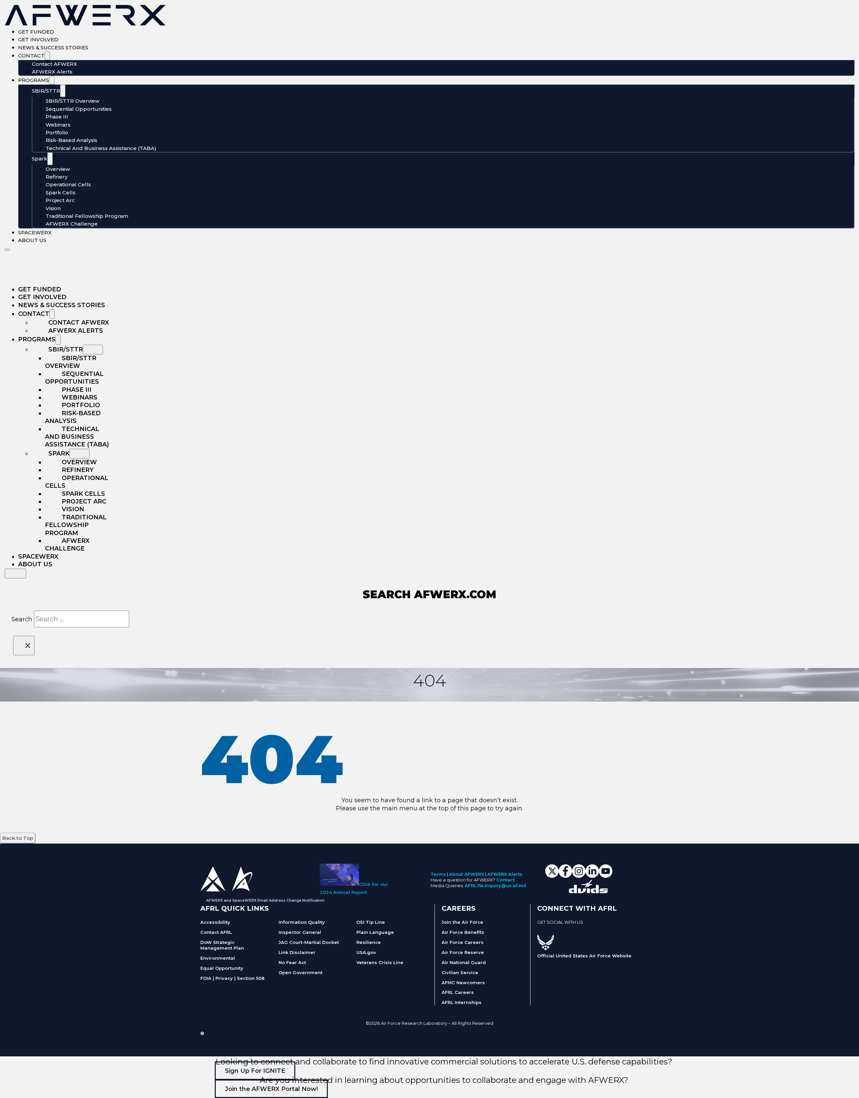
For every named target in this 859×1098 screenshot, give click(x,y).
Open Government (300, 972)
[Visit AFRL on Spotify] (574, 930)
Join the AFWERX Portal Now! (271, 1089)
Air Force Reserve (463, 952)
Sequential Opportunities (79, 109)
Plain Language (375, 932)
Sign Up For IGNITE (255, 1070)
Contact (31, 55)
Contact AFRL (216, 932)
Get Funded (36, 32)
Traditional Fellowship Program (87, 216)
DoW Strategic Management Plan (222, 945)
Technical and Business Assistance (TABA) (101, 148)
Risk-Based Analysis (71, 140)
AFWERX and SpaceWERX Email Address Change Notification (265, 900)
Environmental (217, 958)
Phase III (57, 116)
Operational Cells (68, 184)
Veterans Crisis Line (379, 962)
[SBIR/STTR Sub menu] (62, 91)
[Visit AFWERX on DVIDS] (588, 891)
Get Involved (38, 39)
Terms (438, 874)
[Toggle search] (15, 573)
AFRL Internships (462, 1002)
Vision (53, 208)
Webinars (58, 125)
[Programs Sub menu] (51, 80)
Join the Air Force (462, 922)
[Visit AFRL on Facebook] (540, 930)
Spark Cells (60, 192)
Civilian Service (460, 972)
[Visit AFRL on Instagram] (560, 930)
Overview (58, 169)
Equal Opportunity (221, 968)
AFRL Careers (458, 992)
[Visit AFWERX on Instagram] (579, 875)
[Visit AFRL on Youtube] (567, 930)
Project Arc (60, 200)
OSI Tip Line (370, 922)
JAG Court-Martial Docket (309, 942)
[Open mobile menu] (7, 250)
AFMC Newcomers (463, 982)
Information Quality (302, 922)
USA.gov (366, 952)
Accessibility (215, 922)
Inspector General (300, 932)
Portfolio (57, 132)
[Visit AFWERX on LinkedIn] (592, 875)
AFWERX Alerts (52, 71)
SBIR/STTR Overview (72, 101)
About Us (32, 240)
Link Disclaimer (297, 952)
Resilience (368, 942)
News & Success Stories (53, 47)
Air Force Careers (463, 942)
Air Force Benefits (463, 932)
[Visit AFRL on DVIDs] (580, 930)
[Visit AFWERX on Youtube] (605, 875)
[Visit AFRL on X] (547, 930)
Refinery (56, 177)
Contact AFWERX (54, 64)
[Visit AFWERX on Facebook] (565, 875)
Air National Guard (464, 962)
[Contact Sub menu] (47, 55)
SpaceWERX (35, 232)
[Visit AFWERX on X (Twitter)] (552, 875)
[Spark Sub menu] (50, 158)
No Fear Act (292, 962)
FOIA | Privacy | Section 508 (232, 978)
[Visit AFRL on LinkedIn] (554, 930)
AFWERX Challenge (72, 224)
